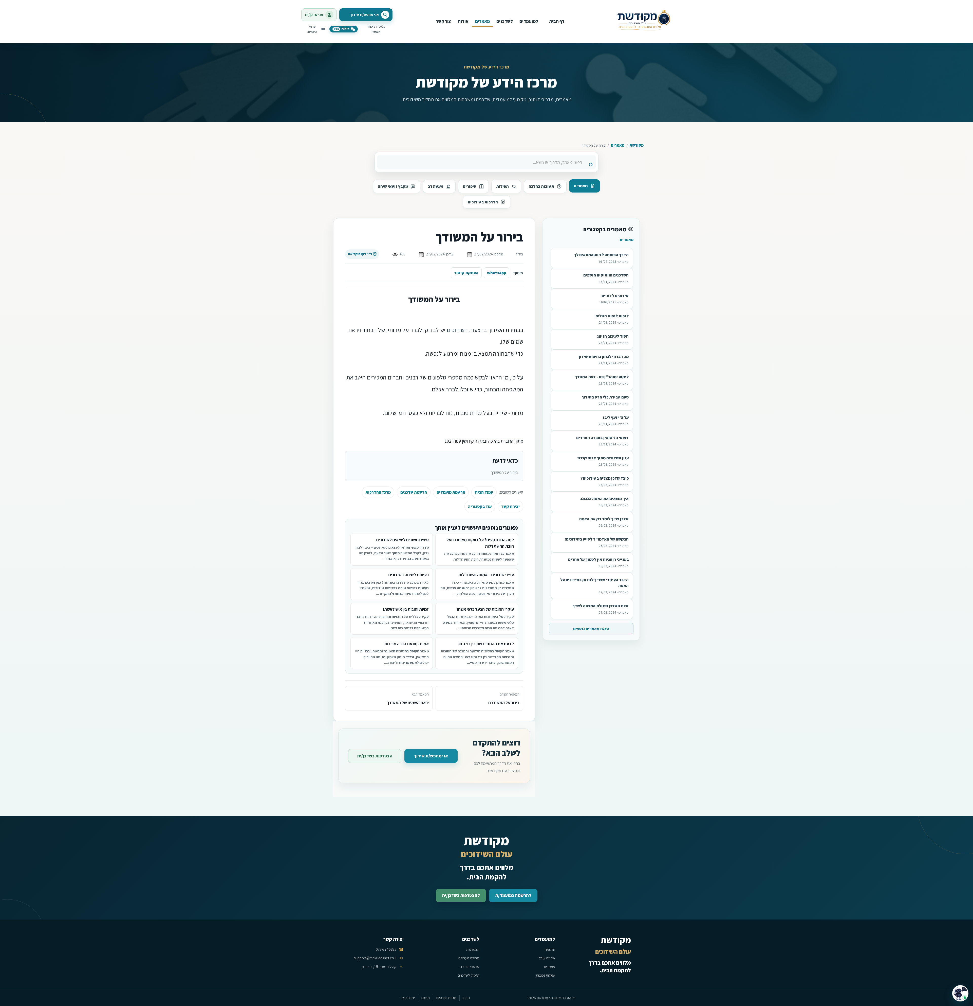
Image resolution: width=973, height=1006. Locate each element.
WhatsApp (496, 272)
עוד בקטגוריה (480, 506)
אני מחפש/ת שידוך (431, 756)
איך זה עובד (547, 958)
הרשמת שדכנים (413, 492)
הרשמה (550, 949)
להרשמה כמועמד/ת (513, 895)
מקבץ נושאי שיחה (393, 186)
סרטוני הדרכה (469, 966)
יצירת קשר (510, 506)
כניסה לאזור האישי (376, 29)
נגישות (425, 998)
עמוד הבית (484, 492)
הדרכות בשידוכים (483, 202)
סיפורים (469, 186)
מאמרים (617, 145)
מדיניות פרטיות (446, 998)
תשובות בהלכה (541, 186)
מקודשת (637, 145)
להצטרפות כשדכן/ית (461, 895)
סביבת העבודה (468, 958)
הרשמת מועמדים (451, 492)
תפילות (502, 186)
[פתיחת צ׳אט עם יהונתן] (960, 993)
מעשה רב (435, 186)
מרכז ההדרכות (378, 492)
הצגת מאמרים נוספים (591, 628)
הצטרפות (472, 949)
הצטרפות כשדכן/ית (374, 756)
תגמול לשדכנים (468, 975)
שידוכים (455, 330)
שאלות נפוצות (545, 975)
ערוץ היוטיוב (312, 29)
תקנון (466, 998)
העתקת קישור (466, 272)
